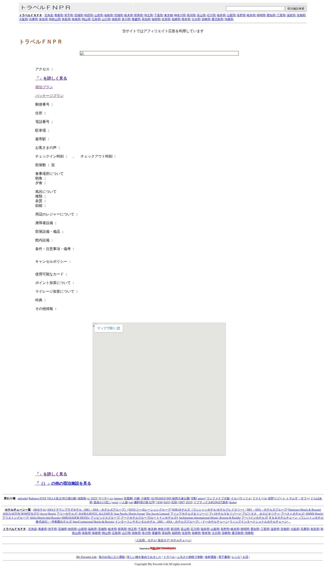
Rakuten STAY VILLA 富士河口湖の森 (52, 498)
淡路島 (81, 498)
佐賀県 (166, 19)
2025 (94, 498)
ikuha (232, 502)
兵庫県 (33, 19)
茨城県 (118, 15)
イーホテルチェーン (215, 521)
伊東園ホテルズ (61, 521)
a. (88, 498)
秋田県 (88, 15)
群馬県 (138, 15)
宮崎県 (206, 19)
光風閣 (128, 498)
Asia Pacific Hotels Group (129, 513)
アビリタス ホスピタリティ (261, 513)
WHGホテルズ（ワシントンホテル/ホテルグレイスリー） (209, 509)
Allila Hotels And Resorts (45, 517)
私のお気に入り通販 (112, 557)
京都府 (301, 15)
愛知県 (271, 15)
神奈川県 (180, 15)
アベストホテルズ (292, 513)
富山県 (201, 15)
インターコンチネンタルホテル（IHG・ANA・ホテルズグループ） (158, 521)
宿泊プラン (44, 87)
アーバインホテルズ (254, 517)
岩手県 (68, 15)
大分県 (196, 19)
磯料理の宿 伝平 (144, 502)
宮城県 (78, 15)
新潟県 (191, 15)
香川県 (126, 19)
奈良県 (43, 19)
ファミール (259, 498)
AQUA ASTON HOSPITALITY (21, 513)
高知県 (146, 19)
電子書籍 (224, 557)
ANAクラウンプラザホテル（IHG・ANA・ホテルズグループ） (87, 509)
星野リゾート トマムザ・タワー (288, 498)
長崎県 (176, 19)
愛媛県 (136, 19)
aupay (201, 498)
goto (115, 502)
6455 (167, 502)
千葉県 (158, 15)
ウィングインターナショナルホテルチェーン (258, 521)
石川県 (211, 15)
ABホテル (39, 509)
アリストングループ (15, 517)
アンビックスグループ (105, 517)
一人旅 (123, 502)
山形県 (98, 15)
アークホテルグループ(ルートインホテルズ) (149, 517)
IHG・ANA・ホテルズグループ (267, 509)
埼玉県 (148, 15)
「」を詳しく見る (51, 78)
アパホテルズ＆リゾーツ (225, 513)
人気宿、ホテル (146, 540)
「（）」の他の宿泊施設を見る (63, 483)
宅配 (193, 498)
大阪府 (23, 19)
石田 (174, 502)
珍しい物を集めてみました (144, 557)
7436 (159, 502)
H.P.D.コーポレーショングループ (150, 509)
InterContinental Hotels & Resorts (93, 521)
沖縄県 (228, 19)
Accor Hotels (47, 513)
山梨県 (231, 15)
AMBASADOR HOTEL (75, 517)
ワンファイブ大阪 (218, 498)
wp (131, 502)
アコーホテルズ (67, 513)
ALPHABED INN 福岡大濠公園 (170, 498)
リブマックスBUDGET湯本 (210, 502)
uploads (22, 498)
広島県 (96, 19)
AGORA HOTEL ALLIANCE (95, 513)
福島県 (108, 15)
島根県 (76, 19)
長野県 (241, 15)
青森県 (58, 15)
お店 (245, 557)
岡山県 (86, 19)
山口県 (106, 19)
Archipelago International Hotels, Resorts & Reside (209, 517)
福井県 (221, 15)
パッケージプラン (49, 96)
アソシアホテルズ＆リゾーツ (189, 513)
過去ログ (163, 540)
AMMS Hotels (314, 513)
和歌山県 (55, 19)
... (290, 521)
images (118, 498)
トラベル (169, 557)
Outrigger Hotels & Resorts (304, 509)
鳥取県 (66, 19)
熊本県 (186, 19)
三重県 (281, 15)
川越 (136, 498)
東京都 (168, 15)
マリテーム (105, 498)
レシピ (236, 557)
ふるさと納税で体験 (190, 557)
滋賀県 (291, 15)
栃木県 (128, 15)
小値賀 (145, 498)
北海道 (48, 15)
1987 (181, 502)
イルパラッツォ (241, 498)
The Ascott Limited (157, 513)
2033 (189, 502)
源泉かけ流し (102, 502)
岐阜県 (251, 15)
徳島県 (116, 19)
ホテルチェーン (181, 540)
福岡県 (156, 19)
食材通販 (210, 557)
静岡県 (261, 15)
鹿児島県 (217, 19)
